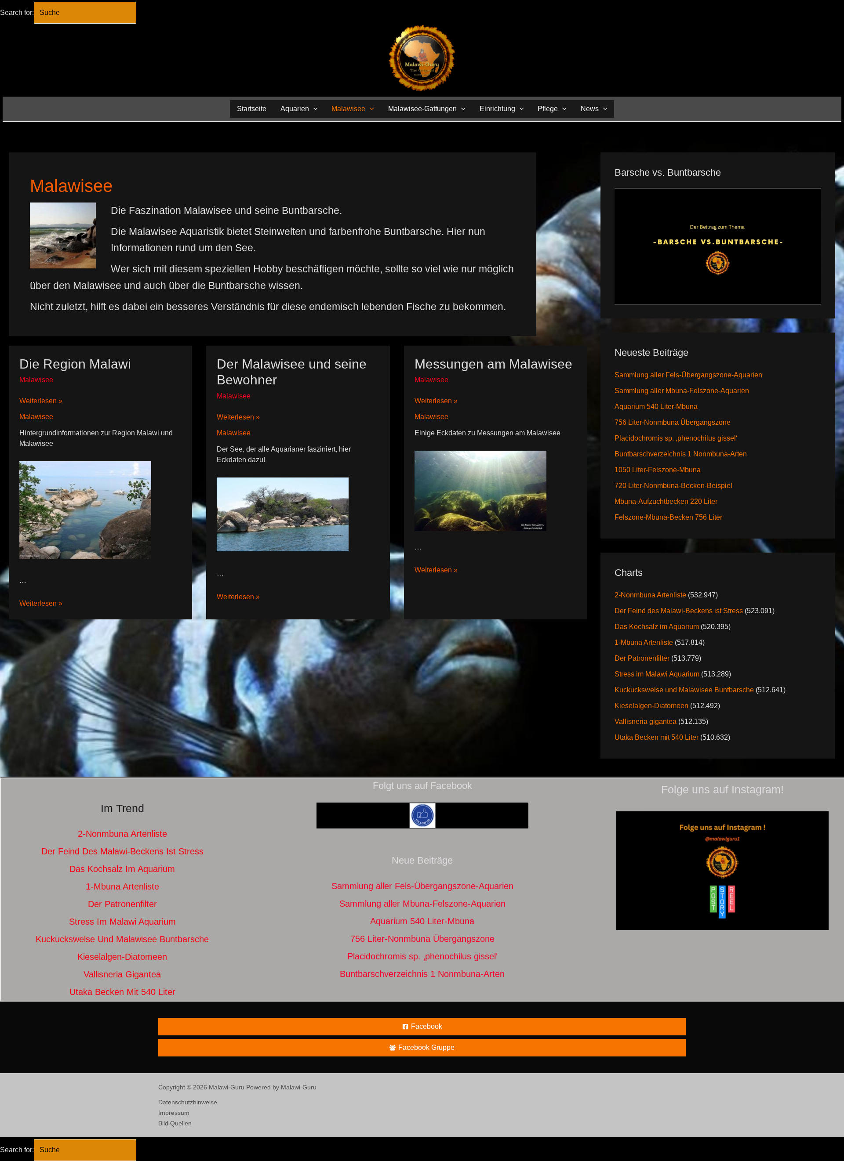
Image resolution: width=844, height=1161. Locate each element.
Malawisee (36, 379)
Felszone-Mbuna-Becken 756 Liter (668, 517)
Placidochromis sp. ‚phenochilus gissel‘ (676, 438)
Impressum (173, 1112)
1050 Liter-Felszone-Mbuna (658, 470)
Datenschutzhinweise (187, 1102)
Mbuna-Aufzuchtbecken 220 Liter (666, 501)
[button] (313, 108)
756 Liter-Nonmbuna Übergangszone (673, 422)
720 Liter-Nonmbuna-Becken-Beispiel (673, 485)
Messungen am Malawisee (493, 364)
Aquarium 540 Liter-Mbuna (656, 406)
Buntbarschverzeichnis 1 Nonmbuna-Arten (681, 454)
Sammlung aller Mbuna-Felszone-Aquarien (682, 390)
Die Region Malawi (75, 364)
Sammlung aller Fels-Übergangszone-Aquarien (688, 375)
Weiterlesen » (40, 401)
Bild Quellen (175, 1123)
